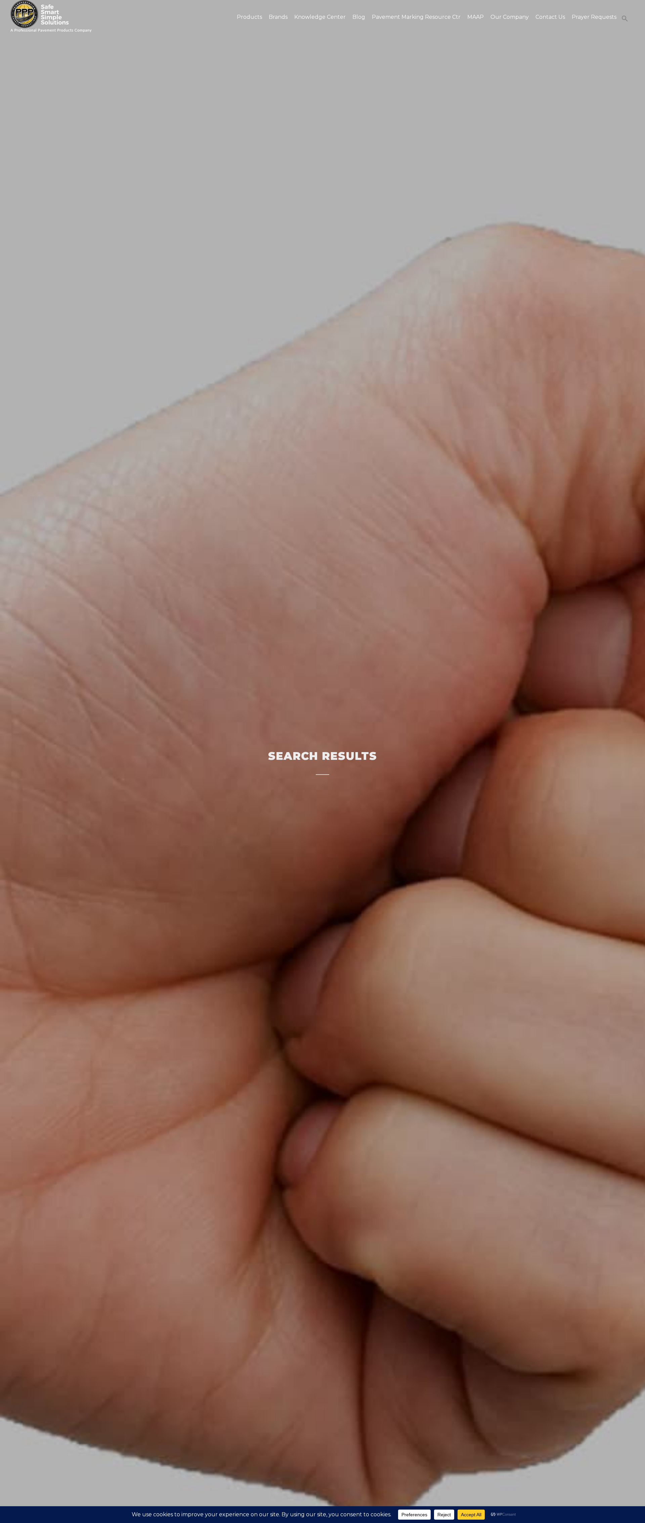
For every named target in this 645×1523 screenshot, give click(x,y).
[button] (623, 18)
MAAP (475, 17)
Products (249, 17)
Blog (358, 17)
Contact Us (550, 17)
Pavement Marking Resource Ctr (416, 17)
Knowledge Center (320, 17)
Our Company (509, 17)
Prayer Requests (594, 17)
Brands (278, 17)
